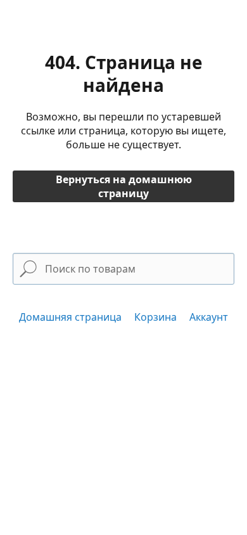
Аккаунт (208, 317)
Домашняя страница (70, 317)
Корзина (155, 317)
